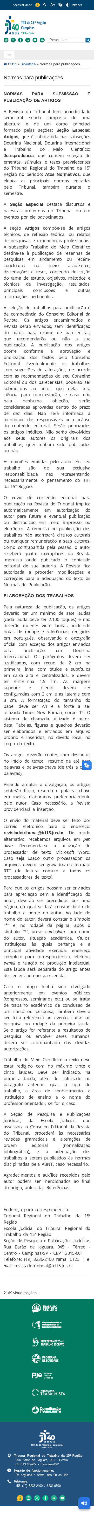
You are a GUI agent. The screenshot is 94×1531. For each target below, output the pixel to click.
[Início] (46, 25)
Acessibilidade (22, 5)
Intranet (77, 5)
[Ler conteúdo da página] (84, 1503)
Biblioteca (28, 64)
